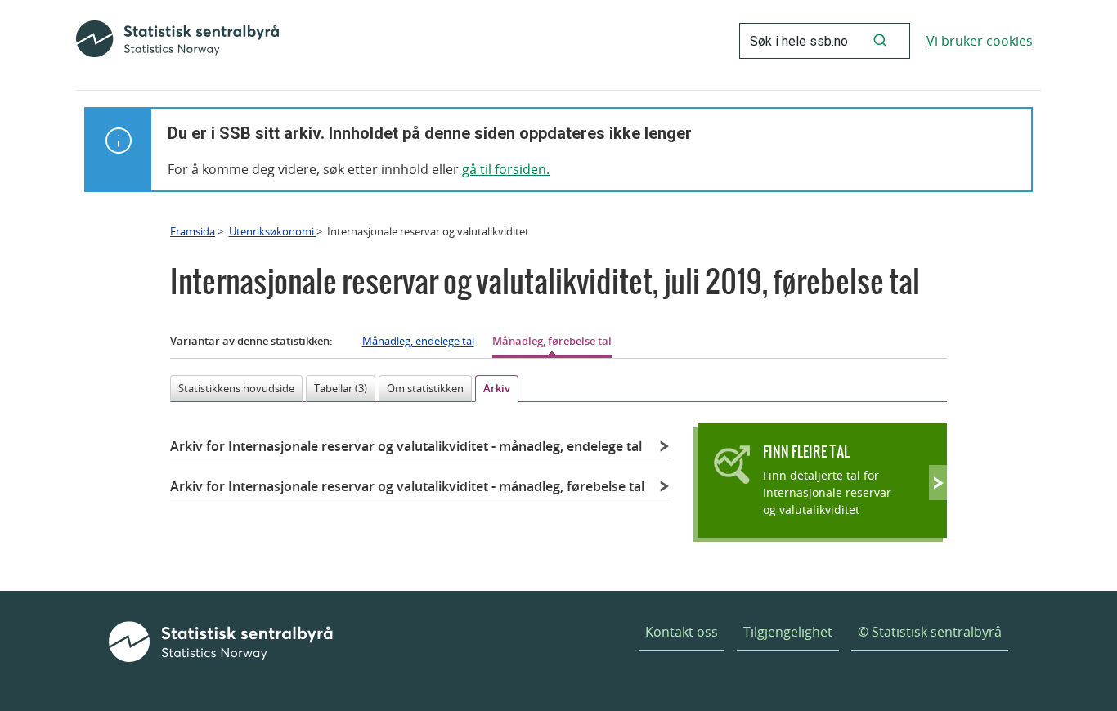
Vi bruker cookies (979, 41)
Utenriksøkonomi (272, 231)
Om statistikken (425, 388)
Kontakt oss (681, 632)
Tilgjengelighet (787, 632)
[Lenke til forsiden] (177, 40)
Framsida (192, 231)
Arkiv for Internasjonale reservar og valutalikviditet (406, 446)
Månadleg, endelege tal (418, 340)
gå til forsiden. (506, 169)
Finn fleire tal (806, 451)
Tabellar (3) (340, 388)
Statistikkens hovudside (236, 388)
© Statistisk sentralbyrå (930, 632)
